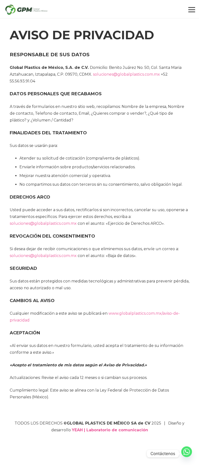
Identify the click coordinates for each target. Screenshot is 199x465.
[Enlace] (26, 10)
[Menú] (191, 10)
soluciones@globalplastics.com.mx (43, 223)
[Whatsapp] (186, 453)
